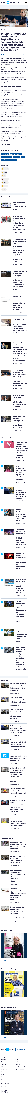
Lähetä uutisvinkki (20, 1067)
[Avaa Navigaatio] (26, 2)
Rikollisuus (4, 160)
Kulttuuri (3, 1072)
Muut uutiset (4, 1069)
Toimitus (17, 1064)
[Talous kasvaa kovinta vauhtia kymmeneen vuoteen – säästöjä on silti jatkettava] (5, 701)
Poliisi (22, 157)
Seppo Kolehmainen (7, 157)
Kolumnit (3, 1077)
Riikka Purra (16, 157)
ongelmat (12, 154)
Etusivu (17, 1059)
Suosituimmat (19, 1062)
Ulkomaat (4, 1067)
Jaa (23, 54)
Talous (3, 1062)
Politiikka (3, 55)
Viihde (2, 1079)
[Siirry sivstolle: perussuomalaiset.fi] (7, 1092)
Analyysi (3, 1064)
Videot (3, 1074)
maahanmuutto (13, 160)
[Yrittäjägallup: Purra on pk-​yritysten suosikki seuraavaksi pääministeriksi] (5, 792)
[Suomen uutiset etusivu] (8, 2)
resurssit (19, 154)
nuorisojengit (5, 154)
